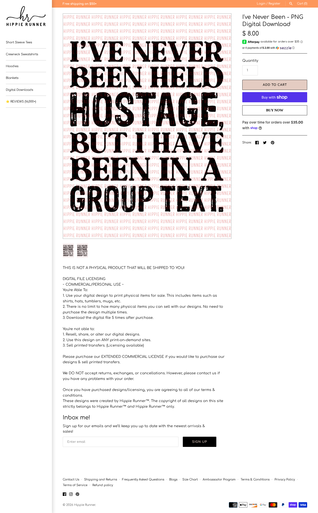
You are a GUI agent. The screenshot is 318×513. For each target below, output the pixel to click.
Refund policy (102, 485)
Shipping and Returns (100, 479)
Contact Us (71, 479)
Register (274, 3)
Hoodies (12, 66)
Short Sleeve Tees (19, 42)
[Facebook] (64, 495)
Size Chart (190, 479)
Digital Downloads (19, 89)
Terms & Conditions (255, 479)
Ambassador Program (219, 479)
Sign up (199, 441)
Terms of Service (75, 485)
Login (261, 3)
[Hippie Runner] (26, 16)
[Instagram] (71, 495)
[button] (222, 126)
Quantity (250, 61)
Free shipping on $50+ (79, 3)
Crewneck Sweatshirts (22, 54)
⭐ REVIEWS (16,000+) (21, 101)
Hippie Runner (84, 504)
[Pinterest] (77, 495)
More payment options (274, 117)
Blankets (12, 78)
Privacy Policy (285, 479)
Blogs (173, 479)
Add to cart (275, 84)
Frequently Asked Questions (143, 479)
